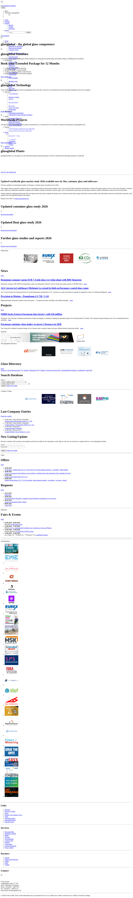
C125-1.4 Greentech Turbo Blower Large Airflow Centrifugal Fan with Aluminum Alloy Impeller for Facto (38, 473)
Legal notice (8, 844)
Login (6, 20)
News (6, 813)
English (7, 23)
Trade (6, 817)
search (3, 386)
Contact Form (9, 841)
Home (6, 41)
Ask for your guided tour (8, 172)
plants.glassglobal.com (22, 198)
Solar (89, 370)
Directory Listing (14, 97)
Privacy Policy (9, 848)
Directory (8, 809)
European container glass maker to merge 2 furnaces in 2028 (31, 324)
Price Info (12, 88)
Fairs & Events (13, 57)
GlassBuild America (42, 535)
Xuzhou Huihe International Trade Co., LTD (18, 421)
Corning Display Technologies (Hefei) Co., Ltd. (19, 425)
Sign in (3, 450)
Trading (11, 144)
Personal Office (9, 832)
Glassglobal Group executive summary (20, 115)
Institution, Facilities (77, 370)
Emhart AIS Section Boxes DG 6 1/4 (16, 477)
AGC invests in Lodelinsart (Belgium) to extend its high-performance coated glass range (45, 288)
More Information (6, 77)
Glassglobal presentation (16, 113)
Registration (12, 109)
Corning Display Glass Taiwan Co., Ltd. (17, 432)
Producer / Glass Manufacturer (12, 370)
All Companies (13, 78)
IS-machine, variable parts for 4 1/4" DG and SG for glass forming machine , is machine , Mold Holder (36, 470)
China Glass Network (11, 859)
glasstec (7, 146)
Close (3, 7)
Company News (14, 50)
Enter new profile (12, 386)
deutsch (11, 25)
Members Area (13, 81)
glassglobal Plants (10, 820)
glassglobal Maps (10, 818)
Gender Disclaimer (10, 846)
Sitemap (7, 842)
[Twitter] (9, 15)
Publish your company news (13, 815)
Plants (6, 132)
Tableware (12, 65)
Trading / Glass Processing (50, 370)
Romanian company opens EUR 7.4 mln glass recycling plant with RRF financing (41, 280)
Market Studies (9, 148)
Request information (7, 214)
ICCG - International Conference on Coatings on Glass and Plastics (31, 528)
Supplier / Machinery (31, 370)
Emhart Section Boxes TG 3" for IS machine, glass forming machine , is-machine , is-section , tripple (36, 480)
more (2, 275)
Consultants (65, 370)
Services (7, 837)
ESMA (7, 861)
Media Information (14, 122)
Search (7, 30)
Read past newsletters (15, 48)
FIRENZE (8, 495)
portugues (12, 28)
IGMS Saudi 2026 (16, 524)
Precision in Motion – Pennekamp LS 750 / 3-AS (25, 296)
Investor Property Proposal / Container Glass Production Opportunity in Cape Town (30, 498)
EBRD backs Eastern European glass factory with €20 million (31, 314)
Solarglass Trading (10, 833)
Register (7, 21)
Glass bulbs (8, 505)
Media (7, 835)
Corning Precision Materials (13, 428)
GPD (6, 863)
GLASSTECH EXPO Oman (24, 531)
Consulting (12, 141)
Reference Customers (15, 123)
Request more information (9, 230)
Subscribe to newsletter (16, 46)
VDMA (7, 865)
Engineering (12, 143)
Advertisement (9, 839)
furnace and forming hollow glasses (15, 502)
